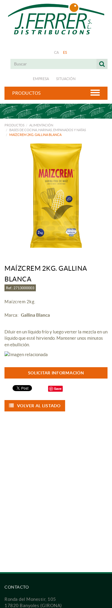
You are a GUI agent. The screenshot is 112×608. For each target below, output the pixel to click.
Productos (14, 125)
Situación (66, 79)
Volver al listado (39, 405)
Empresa (41, 79)
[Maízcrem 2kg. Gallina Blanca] (56, 195)
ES (65, 52)
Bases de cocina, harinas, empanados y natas (47, 130)
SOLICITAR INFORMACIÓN (56, 372)
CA (56, 52)
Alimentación (41, 125)
